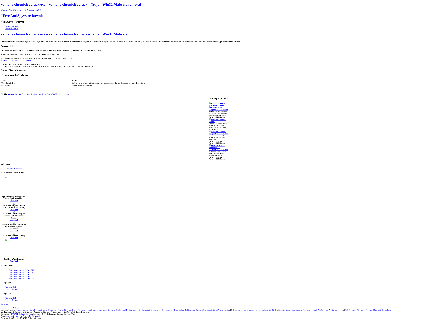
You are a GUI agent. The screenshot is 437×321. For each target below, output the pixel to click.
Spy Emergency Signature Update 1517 (19, 278)
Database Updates (11, 29)
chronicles (29, 94)
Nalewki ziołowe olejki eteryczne (243, 310)
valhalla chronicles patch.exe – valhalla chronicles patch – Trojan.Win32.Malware (218, 107)
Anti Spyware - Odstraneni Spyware (331, 310)
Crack (36, 94)
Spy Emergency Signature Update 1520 (19, 272)
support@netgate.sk (15, 316)
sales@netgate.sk (34, 316)
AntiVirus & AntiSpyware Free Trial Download (55, 310)
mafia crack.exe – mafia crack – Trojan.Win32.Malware (218, 148)
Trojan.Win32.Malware (55, 94)
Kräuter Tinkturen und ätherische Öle (192, 310)
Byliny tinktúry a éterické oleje (114, 310)
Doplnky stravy (131, 310)
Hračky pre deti (144, 310)
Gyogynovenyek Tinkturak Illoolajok (164, 310)
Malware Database (12, 27)
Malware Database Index (382, 310)
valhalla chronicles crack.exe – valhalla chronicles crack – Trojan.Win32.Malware (64, 34)
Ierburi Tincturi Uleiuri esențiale (218, 310)
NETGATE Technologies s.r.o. (21, 314)
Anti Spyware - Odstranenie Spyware (358, 310)
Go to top (4, 304)
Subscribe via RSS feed (13, 168)
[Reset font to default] (33, 10)
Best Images (97, 310)
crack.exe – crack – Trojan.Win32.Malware (218, 133)
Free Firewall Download (83, 310)
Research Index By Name (10, 308)
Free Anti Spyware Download (26, 310)
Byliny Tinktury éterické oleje (267, 310)
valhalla (67, 94)
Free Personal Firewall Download (304, 310)
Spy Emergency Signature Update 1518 (19, 276)
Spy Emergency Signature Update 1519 (19, 274)
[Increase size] (6, 10)
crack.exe (42, 94)
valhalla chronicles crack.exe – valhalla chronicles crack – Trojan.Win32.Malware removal (71, 4)
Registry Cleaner (285, 310)
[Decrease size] (19, 10)
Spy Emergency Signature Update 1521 (19, 270)
